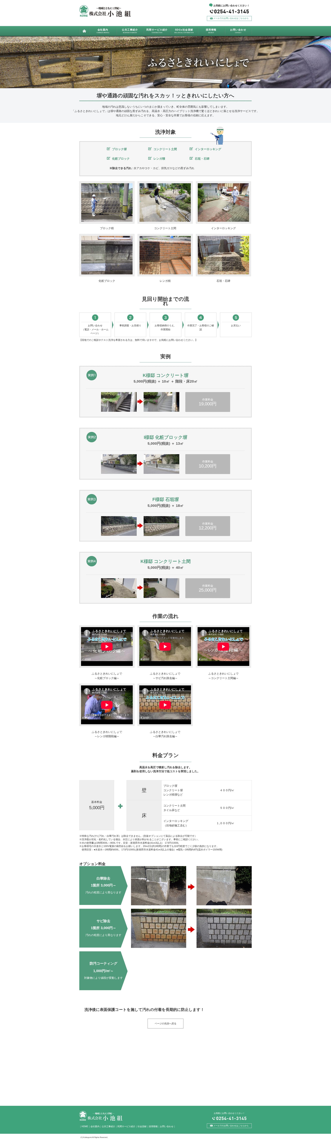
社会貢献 (142, 1126)
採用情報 (153, 1126)
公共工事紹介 (108, 1126)
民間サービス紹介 (126, 1126)
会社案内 (95, 1126)
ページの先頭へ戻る (165, 1023)
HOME (85, 1126)
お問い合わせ (166, 1126)
